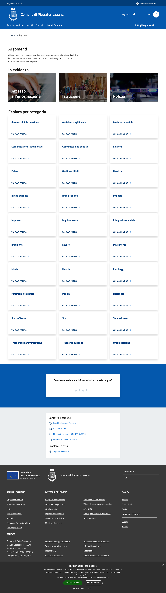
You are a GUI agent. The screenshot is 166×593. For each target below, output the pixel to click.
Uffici (9, 508)
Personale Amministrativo (18, 523)
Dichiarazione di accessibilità (96, 555)
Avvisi (124, 508)
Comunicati (127, 504)
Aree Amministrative (16, 504)
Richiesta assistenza (54, 555)
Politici (10, 518)
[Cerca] (156, 14)
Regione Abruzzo (14, 3)
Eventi (125, 526)
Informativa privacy (92, 546)
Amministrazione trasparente (96, 541)
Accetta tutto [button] (72, 583)
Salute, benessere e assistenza (97, 513)
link (108, 577)
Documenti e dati (14, 527)
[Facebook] (133, 14)
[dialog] (83, 577)
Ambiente (88, 508)
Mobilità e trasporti (53, 523)
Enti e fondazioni (14, 513)
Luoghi (125, 521)
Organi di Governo (15, 499)
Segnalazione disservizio (56, 546)
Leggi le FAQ (50, 550)
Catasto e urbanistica (54, 518)
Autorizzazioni (90, 518)
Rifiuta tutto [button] (93, 583)
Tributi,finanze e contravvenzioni (98, 504)
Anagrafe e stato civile (55, 499)
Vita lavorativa (51, 508)
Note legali (88, 550)
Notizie (125, 499)
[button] (83, 588)
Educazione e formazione (94, 499)
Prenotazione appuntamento (57, 541)
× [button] (163, 565)
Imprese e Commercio (54, 513)
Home (12, 35)
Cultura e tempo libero (55, 504)
